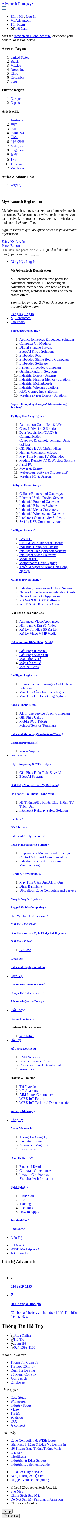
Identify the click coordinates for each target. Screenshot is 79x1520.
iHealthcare (18, 827)
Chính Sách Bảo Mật (25, 1495)
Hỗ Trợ (16, 1040)
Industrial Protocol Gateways (39, 501)
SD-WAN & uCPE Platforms (39, 600)
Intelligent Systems (22, 530)
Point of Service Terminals (37, 725)
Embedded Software (33, 363)
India (14, 129)
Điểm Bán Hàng (30, 886)
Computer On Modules (35, 343)
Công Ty (17, 1120)
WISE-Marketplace (24, 1249)
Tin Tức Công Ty (23, 1366)
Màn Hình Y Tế (30, 659)
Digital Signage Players (35, 347)
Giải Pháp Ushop (31, 717)
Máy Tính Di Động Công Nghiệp (42, 696)
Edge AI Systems (31, 776)
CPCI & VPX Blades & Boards (41, 543)
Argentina (17, 69)
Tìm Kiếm (18, 24)
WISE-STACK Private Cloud (40, 604)
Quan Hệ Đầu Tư (21, 1158)
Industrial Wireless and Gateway (41, 513)
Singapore (18, 150)
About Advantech (21, 1128)
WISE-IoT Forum (31, 1098)
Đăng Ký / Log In (23, 262)
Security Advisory (22, 1111)
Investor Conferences (34, 1174)
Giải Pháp (17, 755)
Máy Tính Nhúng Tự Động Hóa (41, 456)
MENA (16, 185)
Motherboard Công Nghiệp (38, 563)
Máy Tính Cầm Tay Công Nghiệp (42, 692)
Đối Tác (16, 1010)
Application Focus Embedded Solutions (46, 339)
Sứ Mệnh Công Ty (24, 1374)
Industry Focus (21, 1405)
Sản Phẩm (18, 322)
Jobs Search (19, 1378)
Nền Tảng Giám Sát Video (37, 625)
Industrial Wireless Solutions (39, 387)
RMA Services (29, 1057)
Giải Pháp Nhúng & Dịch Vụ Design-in (34, 785)
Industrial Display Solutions (28, 967)
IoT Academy (28, 1090)
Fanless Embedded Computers (40, 367)
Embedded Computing (24, 330)
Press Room (27, 1149)
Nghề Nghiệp (18, 1187)
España (16, 103)
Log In (31, 16)
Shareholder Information (36, 1178)
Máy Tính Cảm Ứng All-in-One (41, 882)
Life (22, 1200)
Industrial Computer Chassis (38, 547)
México (16, 65)
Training (25, 1204)
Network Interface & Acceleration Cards (47, 592)
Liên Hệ (16, 1238)
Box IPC (25, 539)
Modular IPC (28, 559)
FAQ (14, 1421)
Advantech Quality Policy (26, 1001)
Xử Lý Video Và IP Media (37, 633)
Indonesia (17, 133)
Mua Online (22, 1335)
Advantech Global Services (27, 984)
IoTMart (16, 1245)
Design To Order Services (26, 993)
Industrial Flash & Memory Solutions (45, 379)
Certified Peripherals (24, 742)
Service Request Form (34, 1061)
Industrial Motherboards (35, 383)
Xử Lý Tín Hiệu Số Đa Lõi (38, 629)
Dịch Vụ (17, 976)
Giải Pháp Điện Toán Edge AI (40, 772)
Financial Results (31, 1166)
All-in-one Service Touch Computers (44, 713)
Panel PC (25, 464)
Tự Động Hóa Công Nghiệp (27, 416)
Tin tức (15, 1413)
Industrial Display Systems (37, 375)
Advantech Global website (32, 36)
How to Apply (29, 1212)
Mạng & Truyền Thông (25, 579)
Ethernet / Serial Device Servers (41, 498)
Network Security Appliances (39, 596)
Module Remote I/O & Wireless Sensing (47, 460)
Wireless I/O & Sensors (35, 476)
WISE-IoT (26, 1036)
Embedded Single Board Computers (44, 359)
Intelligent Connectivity (25, 485)
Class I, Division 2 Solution (38, 428)
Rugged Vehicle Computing (27, 907)
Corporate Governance (35, 1170)
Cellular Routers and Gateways (41, 494)
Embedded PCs (30, 355)
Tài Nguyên (27, 1086)
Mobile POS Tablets (33, 721)
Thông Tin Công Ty (33, 1137)
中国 (14, 124)
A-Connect (18, 1253)
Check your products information (42, 1065)
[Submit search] (33, 255)
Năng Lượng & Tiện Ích (26, 899)
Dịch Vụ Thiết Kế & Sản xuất (28, 916)
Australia (17, 120)
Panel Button (11, 245)
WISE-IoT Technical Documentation (44, 1102)
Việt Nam (20, 28)
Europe (16, 99)
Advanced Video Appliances (39, 621)
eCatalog (17, 1417)
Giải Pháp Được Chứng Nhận (40, 448)
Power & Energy (31, 468)
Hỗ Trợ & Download (23, 1048)
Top (8, 1511)
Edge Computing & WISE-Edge (30, 764)
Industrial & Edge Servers (27, 836)
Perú (14, 81)
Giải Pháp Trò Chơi (23, 924)
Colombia (17, 77)
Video (15, 1409)
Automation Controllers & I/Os (40, 424)
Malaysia (17, 146)
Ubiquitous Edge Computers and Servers (47, 890)
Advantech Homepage (17, 4)
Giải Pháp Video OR (33, 655)
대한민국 (18, 142)
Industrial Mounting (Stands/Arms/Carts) (36, 734)
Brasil (15, 61)
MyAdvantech (21, 20)
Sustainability (19, 1220)
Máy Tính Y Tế (30, 663)
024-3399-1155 (24, 1347)
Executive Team (30, 1141)
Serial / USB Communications (40, 521)
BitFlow (25, 950)
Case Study (18, 1397)
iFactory (16, 819)
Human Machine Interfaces (38, 452)
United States (20, 57)
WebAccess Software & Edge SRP (43, 472)
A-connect (18, 1425)
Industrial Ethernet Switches (38, 505)
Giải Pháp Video (21, 941)
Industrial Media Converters (38, 509)
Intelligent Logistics (23, 675)
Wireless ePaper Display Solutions (43, 395)
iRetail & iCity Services (25, 873)
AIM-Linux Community (36, 1094)
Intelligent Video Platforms (37, 555)
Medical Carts (29, 667)
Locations (26, 1208)
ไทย (14, 159)
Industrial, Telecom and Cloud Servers (45, 588)
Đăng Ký (17, 16)
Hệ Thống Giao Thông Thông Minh (32, 793)
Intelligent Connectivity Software (42, 517)
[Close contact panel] (3, 1270)
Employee (17, 1228)
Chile (14, 73)
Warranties (26, 1069)
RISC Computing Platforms (38, 391)
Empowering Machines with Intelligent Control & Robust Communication (46, 855)
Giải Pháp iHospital (33, 651)
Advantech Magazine (34, 1145)
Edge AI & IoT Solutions (36, 351)
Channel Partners (22, 1018)
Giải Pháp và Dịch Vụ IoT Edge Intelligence (38, 933)
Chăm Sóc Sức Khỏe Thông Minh (31, 642)
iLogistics (17, 958)
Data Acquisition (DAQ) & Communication (38, 434)
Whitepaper (19, 1401)
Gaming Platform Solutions (38, 371)
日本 (14, 137)
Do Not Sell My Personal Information (37, 1499)
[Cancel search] (37, 255)
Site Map (17, 1491)
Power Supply (29, 751)
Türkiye (16, 164)
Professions (27, 1196)
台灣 (14, 154)
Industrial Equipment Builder (29, 844)
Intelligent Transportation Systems (42, 551)
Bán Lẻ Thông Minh (23, 704)
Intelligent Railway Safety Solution (43, 810)
